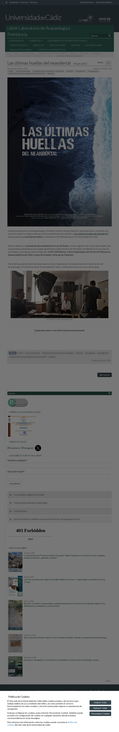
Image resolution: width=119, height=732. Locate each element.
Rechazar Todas (100, 708)
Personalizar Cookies (100, 713)
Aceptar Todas (100, 702)
